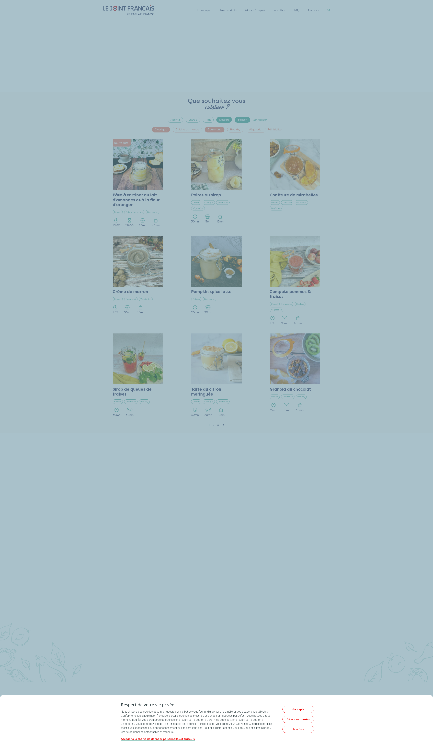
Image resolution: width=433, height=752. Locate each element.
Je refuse (298, 729)
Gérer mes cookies (298, 719)
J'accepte (298, 709)
